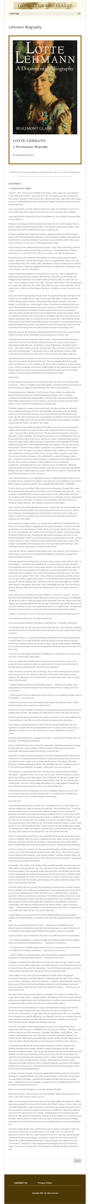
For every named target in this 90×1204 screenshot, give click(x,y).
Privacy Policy (45, 1182)
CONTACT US (20, 1182)
